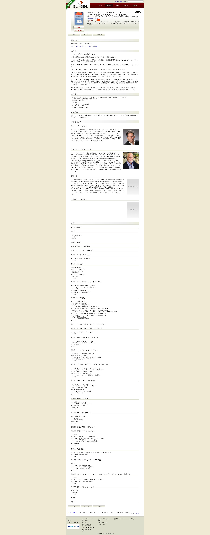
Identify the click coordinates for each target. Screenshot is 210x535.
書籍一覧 (75, 512)
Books (109, 5)
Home (100, 5)
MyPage (135, 5)
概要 (74, 34)
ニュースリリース (86, 524)
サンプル (86, 34)
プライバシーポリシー (88, 527)
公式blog (131, 519)
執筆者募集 (85, 520)
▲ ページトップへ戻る (134, 513)
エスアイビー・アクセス (93, 18)
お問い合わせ (101, 524)
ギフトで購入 (78, 30)
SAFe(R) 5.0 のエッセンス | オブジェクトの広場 (84, 46)
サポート (100, 520)
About (117, 5)
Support (126, 5)
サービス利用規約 (86, 525)
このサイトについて (87, 519)
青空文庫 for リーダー (119, 519)
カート (112, 1)
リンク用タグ (98, 34)
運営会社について (86, 522)
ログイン (117, 1)
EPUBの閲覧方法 (102, 522)
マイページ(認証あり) (72, 522)
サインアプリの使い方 (103, 519)
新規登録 (122, 1)
